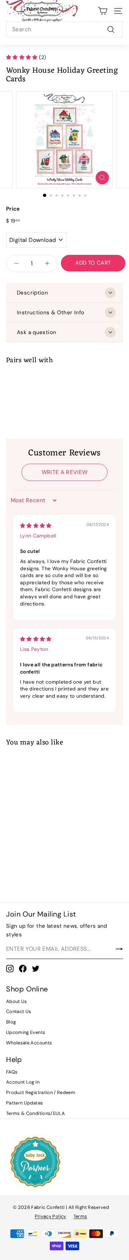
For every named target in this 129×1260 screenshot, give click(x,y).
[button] (22, 57)
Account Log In (22, 1082)
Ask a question (36, 332)
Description (32, 292)
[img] (36, 525)
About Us (16, 1001)
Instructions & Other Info (50, 312)
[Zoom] (102, 177)
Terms (80, 1216)
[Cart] (102, 11)
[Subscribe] (119, 949)
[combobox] (64, 29)
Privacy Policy (50, 1216)
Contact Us (19, 1011)
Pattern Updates (24, 1103)
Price (13, 208)
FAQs (12, 1072)
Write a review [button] (65, 472)
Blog (11, 1022)
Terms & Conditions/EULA (35, 1113)
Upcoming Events (25, 1032)
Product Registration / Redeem (40, 1092)
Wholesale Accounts (29, 1043)
